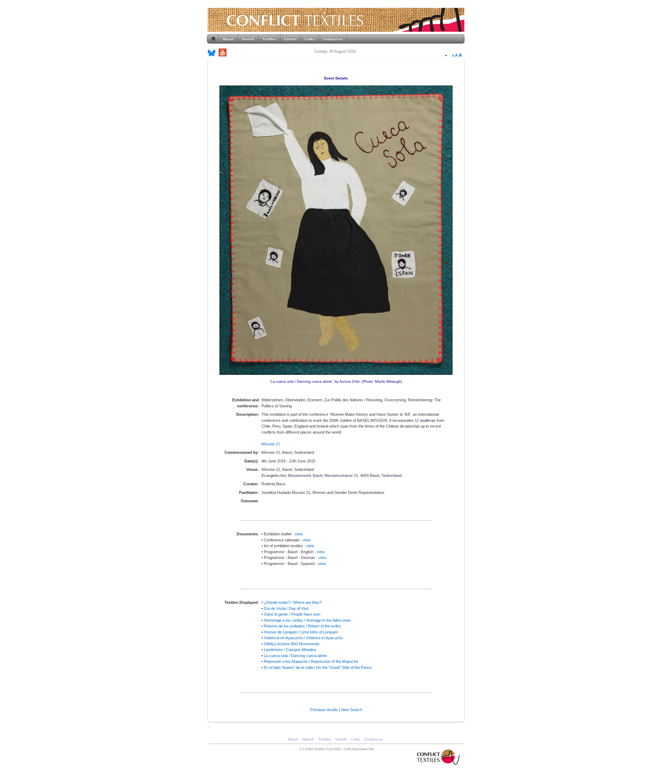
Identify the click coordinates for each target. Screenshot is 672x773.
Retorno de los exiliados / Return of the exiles (302, 626)
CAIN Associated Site (359, 749)
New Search (351, 709)
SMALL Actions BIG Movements (291, 644)
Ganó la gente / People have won (292, 614)
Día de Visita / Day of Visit (286, 608)
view (299, 534)
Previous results (324, 709)
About (228, 39)
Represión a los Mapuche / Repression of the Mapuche (311, 661)
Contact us (333, 39)
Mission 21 (270, 444)
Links (310, 39)
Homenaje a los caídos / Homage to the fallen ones (307, 620)
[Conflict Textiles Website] (336, 29)
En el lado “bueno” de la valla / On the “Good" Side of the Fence (318, 667)
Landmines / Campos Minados (290, 649)
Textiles (269, 39)
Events (290, 39)
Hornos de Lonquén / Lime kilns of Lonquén (301, 632)
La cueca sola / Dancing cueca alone (295, 655)
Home (213, 39)
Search (248, 39)
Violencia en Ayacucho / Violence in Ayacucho (303, 638)
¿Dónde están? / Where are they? (293, 602)
